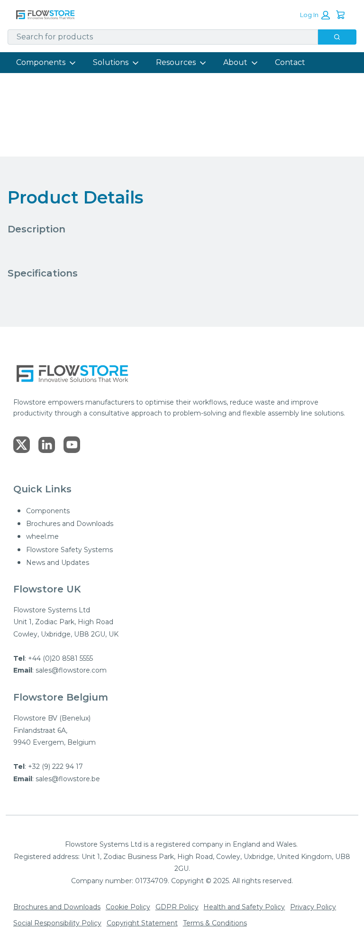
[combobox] (159, 37)
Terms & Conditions (215, 923)
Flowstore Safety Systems (69, 549)
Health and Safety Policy (244, 907)
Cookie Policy (128, 907)
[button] (315, 15)
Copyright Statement (142, 923)
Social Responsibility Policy (57, 923)
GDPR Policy (177, 907)
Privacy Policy (313, 907)
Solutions (110, 62)
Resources (176, 62)
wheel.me (42, 536)
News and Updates (57, 562)
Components (40, 62)
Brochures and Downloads (69, 523)
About (235, 62)
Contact (290, 62)
